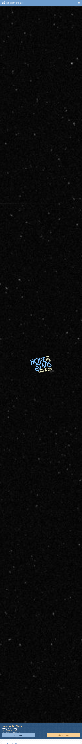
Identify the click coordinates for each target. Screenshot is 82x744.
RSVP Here (64, 735)
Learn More (18, 735)
